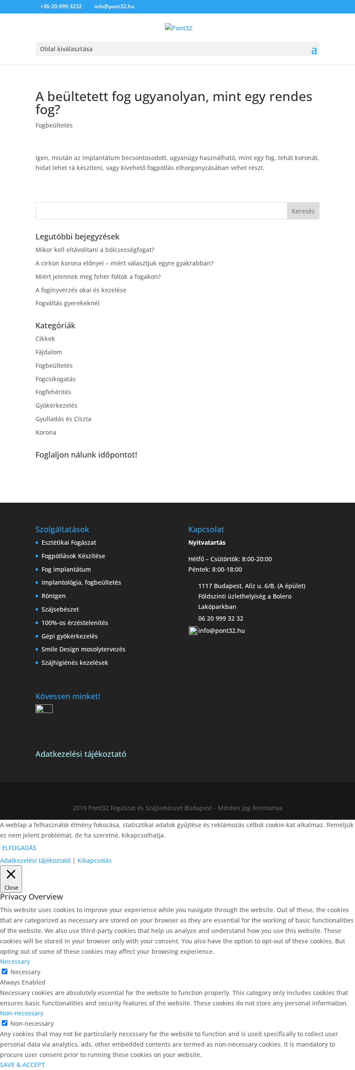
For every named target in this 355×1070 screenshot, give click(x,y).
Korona (46, 432)
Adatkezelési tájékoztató (35, 860)
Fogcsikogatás (56, 379)
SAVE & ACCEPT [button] (22, 1064)
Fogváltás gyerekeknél (68, 303)
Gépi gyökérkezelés (70, 636)
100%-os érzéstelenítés (75, 622)
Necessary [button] (15, 961)
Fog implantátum (66, 569)
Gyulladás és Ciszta (63, 419)
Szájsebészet (60, 609)
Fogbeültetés (54, 125)
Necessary (25, 972)
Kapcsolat (65, 470)
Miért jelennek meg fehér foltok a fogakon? (98, 276)
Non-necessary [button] (21, 1013)
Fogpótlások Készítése (73, 556)
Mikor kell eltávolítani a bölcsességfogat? (95, 249)
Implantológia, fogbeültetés (81, 582)
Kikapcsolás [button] (94, 860)
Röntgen (54, 596)
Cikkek (45, 338)
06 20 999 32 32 (220, 618)
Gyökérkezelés (56, 405)
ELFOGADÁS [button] (19, 848)
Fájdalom (49, 352)
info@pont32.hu (221, 630)
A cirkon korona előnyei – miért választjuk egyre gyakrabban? (124, 263)
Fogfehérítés (53, 392)
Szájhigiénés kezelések (75, 662)
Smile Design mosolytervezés (84, 649)
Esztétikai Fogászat (69, 542)
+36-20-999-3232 (61, 6)
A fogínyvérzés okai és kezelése (81, 290)
